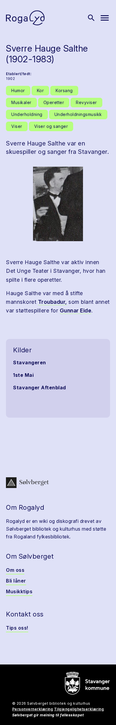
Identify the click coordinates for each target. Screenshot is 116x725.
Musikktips (19, 591)
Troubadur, (52, 302)
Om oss (15, 570)
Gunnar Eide (76, 310)
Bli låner (16, 581)
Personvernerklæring (32, 709)
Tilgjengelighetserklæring (79, 709)
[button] (58, 204)
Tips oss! (17, 628)
